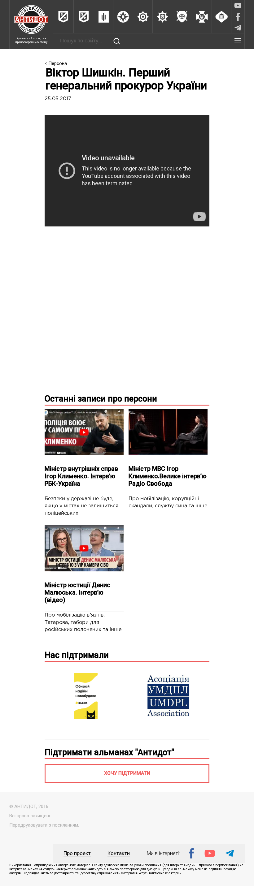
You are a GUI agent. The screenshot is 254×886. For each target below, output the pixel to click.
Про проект (77, 853)
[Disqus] (127, 308)
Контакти (118, 853)
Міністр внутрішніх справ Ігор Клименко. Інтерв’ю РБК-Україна (81, 476)
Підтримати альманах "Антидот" (109, 752)
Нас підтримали (77, 655)
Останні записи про (101, 399)
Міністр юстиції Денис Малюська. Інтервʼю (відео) (77, 592)
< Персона (56, 63)
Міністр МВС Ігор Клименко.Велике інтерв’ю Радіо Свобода (168, 476)
